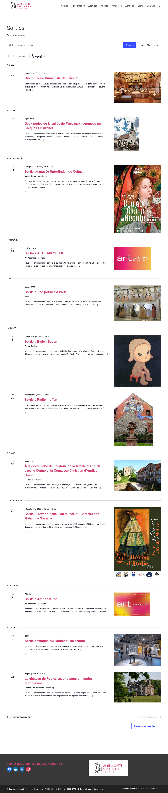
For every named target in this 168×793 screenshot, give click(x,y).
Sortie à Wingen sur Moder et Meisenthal (55, 640)
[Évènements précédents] (8, 56)
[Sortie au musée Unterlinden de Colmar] (137, 199)
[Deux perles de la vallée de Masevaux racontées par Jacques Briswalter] (137, 134)
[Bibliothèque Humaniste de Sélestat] (137, 87)
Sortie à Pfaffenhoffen (41, 399)
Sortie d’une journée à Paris (46, 292)
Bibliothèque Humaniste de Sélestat (51, 78)
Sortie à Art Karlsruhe (41, 599)
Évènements (12, 35)
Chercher (130, 45)
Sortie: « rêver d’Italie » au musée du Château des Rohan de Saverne (62, 515)
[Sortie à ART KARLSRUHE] (137, 258)
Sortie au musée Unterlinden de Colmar (54, 171)
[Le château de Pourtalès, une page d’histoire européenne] (137, 687)
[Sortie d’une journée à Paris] (137, 303)
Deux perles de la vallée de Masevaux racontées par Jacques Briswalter (63, 125)
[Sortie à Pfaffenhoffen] (137, 419)
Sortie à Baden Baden (41, 341)
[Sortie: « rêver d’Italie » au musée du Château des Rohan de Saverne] (137, 543)
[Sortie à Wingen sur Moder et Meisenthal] (137, 650)
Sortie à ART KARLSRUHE (44, 253)
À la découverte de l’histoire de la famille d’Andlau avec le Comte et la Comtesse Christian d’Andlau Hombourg (62, 470)
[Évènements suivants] (13, 56)
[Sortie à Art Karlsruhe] (137, 604)
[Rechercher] (158, 6)
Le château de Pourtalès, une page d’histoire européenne (58, 680)
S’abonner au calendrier (145, 726)
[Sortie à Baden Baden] (137, 361)
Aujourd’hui (23, 56)
